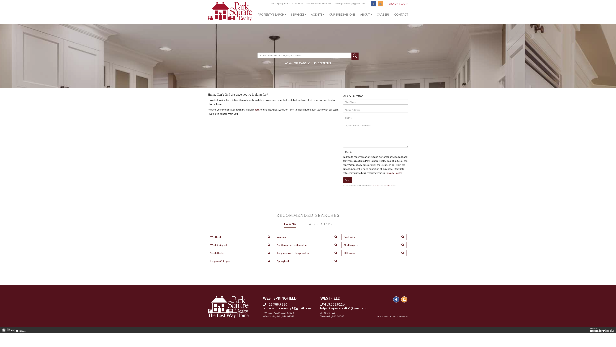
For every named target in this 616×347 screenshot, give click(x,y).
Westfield (215, 237)
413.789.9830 (296, 3)
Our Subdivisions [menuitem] (342, 14)
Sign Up (393, 3)
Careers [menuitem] (383, 14)
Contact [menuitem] (401, 14)
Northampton (351, 245)
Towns (290, 223)
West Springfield (219, 245)
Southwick (349, 237)
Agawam (281, 237)
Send (347, 180)
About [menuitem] (365, 14)
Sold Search (321, 63)
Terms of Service (388, 186)
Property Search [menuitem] (270, 14)
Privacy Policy (393, 172)
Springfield (283, 261)
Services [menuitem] (297, 14)
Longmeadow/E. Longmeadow (293, 253)
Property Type (318, 223)
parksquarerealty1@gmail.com (350, 3)
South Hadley (217, 253)
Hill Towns (349, 253)
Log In (404, 3)
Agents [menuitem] (316, 14)
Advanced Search (296, 63)
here (257, 109)
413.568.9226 (324, 3)
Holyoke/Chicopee (220, 261)
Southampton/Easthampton (292, 245)
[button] (355, 56)
